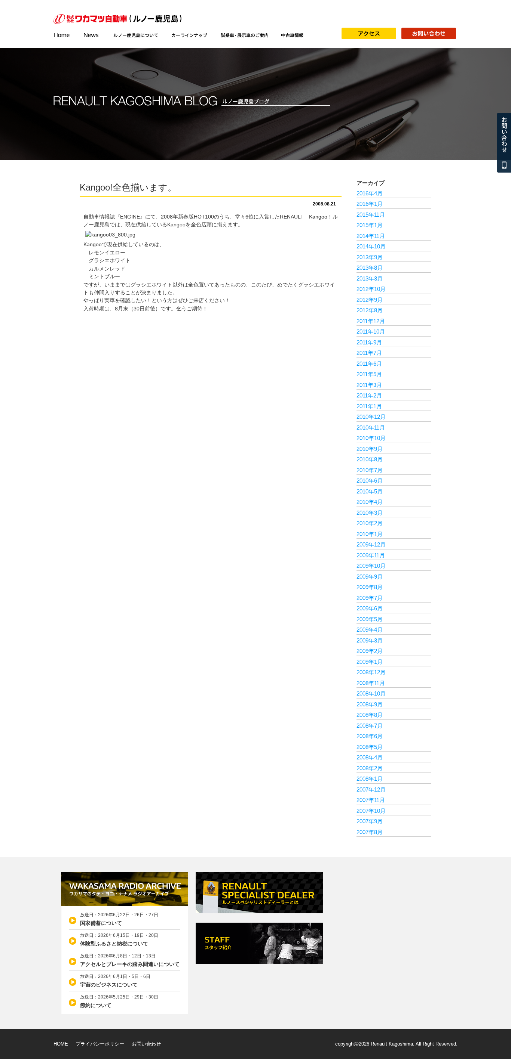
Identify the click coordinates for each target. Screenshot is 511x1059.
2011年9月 (369, 342)
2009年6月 (370, 608)
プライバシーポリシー (100, 1044)
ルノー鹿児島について (135, 35)
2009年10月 (371, 566)
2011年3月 (369, 385)
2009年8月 (370, 587)
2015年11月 (371, 214)
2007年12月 (371, 789)
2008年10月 (371, 693)
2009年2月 (370, 651)
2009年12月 (371, 544)
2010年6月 (370, 480)
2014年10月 (371, 246)
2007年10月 (371, 811)
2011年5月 (369, 374)
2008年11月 (371, 683)
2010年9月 (370, 449)
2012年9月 (370, 300)
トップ (64, 35)
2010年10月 (371, 438)
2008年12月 (371, 672)
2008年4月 (370, 757)
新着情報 (92, 35)
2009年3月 (370, 640)
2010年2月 (370, 523)
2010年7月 (370, 470)
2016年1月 (370, 204)
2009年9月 (370, 576)
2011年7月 (369, 353)
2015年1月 (370, 225)
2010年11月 (371, 427)
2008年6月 (370, 736)
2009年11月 (371, 555)
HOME (60, 1044)
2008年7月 (370, 725)
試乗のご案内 (244, 35)
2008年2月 (370, 768)
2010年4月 (370, 502)
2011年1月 (369, 406)
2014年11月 (371, 236)
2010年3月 (370, 513)
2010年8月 (370, 459)
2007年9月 (370, 821)
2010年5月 (370, 491)
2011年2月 (369, 395)
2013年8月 (370, 267)
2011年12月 (371, 321)
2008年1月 (370, 778)
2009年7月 (370, 598)
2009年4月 (370, 629)
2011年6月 (369, 363)
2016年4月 (370, 193)
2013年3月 (370, 278)
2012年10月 (371, 289)
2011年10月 (371, 331)
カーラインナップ (189, 35)
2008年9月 (370, 704)
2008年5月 (370, 747)
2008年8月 (370, 715)
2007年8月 (370, 832)
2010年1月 (370, 534)
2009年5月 (370, 619)
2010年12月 (371, 417)
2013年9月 (370, 257)
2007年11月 (371, 800)
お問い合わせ (146, 1044)
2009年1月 (370, 662)
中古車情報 (292, 35)
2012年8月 (370, 310)
